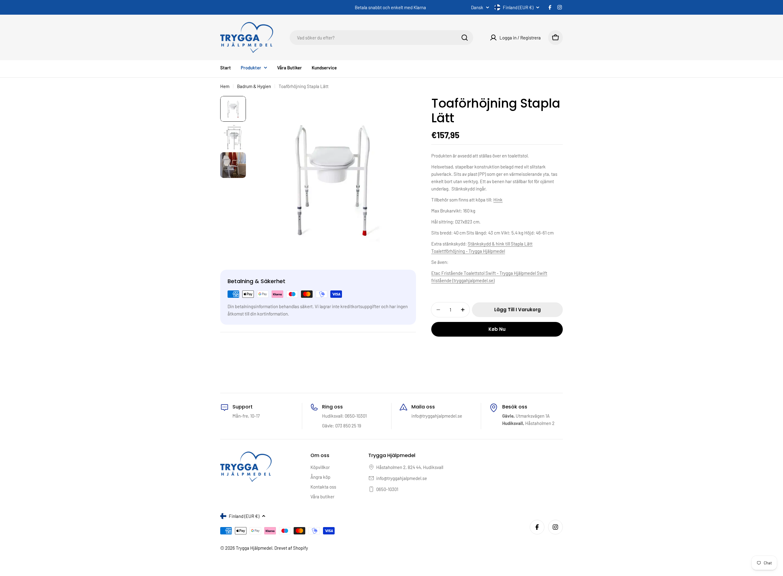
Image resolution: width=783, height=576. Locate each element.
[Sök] (464, 37)
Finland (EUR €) (518, 7)
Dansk (477, 7)
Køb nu (497, 329)
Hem (224, 86)
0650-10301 (387, 489)
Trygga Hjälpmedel (254, 548)
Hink (498, 199)
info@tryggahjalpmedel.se (401, 478)
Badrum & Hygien (254, 86)
